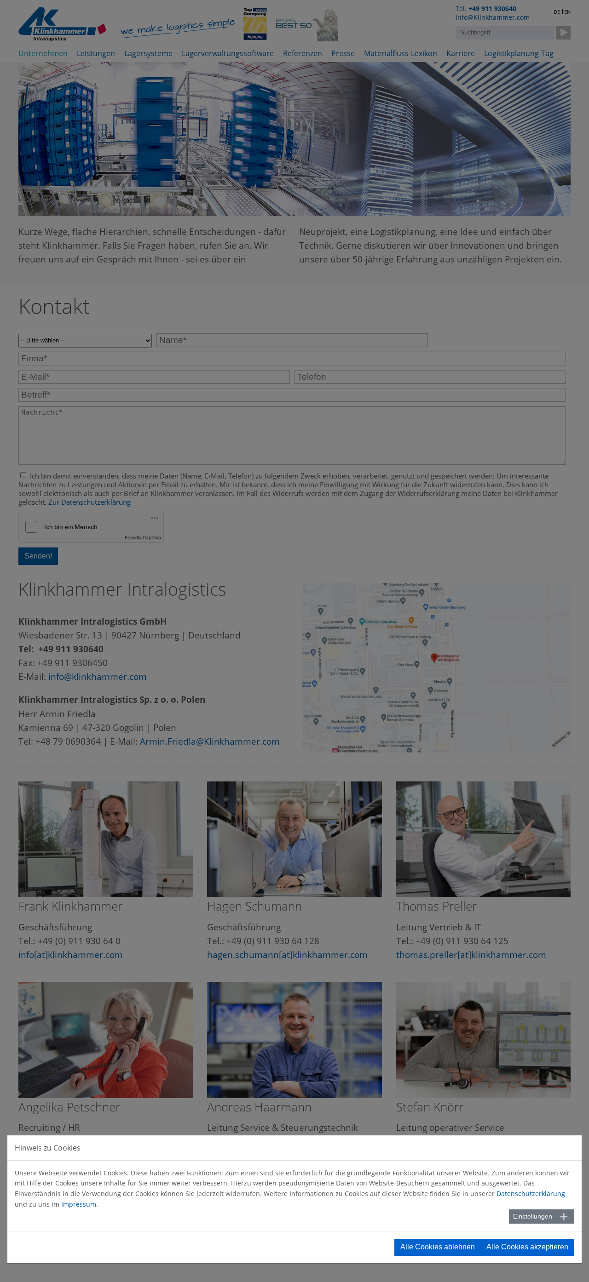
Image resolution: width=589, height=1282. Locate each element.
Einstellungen (532, 1216)
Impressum (78, 1204)
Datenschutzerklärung (531, 1193)
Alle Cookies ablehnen (437, 1247)
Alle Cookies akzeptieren (527, 1247)
